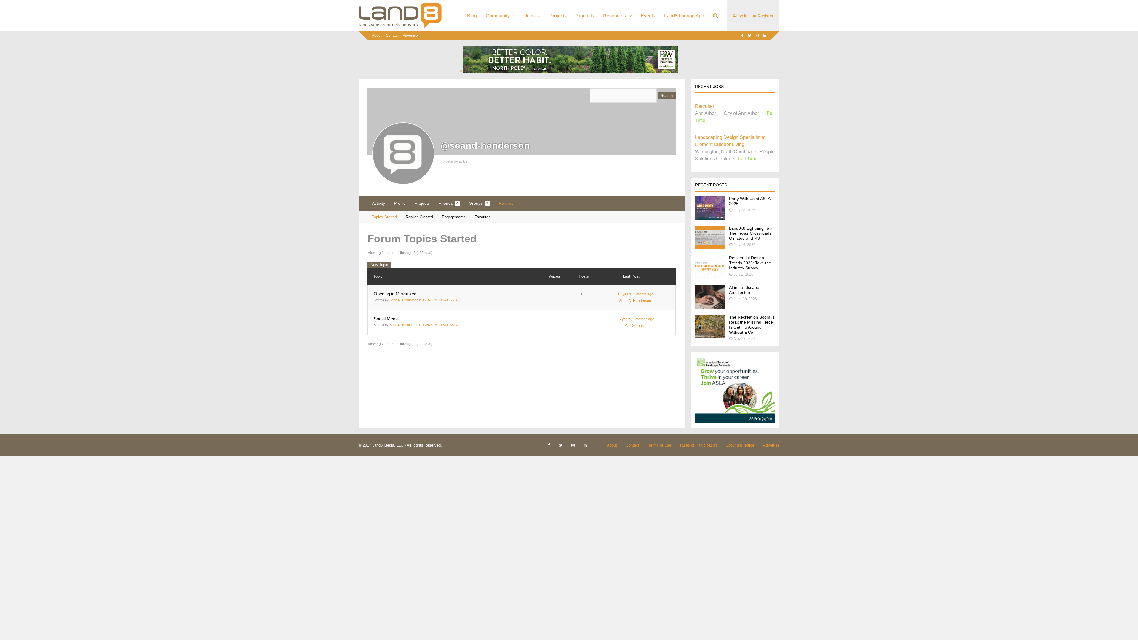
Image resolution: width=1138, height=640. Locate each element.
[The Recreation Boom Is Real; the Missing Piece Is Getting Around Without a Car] (710, 336)
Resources (614, 15)
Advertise (410, 35)
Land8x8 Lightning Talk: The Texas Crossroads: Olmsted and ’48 (751, 233)
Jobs (530, 15)
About (376, 35)
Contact (392, 35)
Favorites (482, 217)
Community (498, 15)
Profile (400, 203)
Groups (478, 203)
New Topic (379, 265)
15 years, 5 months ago (635, 319)
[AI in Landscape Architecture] (710, 307)
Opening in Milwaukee (395, 293)
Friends (448, 203)
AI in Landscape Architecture (744, 290)
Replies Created (419, 217)
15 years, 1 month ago (635, 294)
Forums (506, 203)
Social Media (386, 318)
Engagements (454, 217)
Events (648, 15)
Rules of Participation (698, 445)
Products (585, 15)
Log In (741, 16)
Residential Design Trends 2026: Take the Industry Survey (750, 262)
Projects (558, 15)
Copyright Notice (740, 445)
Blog (472, 15)
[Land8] (400, 27)
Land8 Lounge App (684, 15)
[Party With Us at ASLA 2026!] (710, 218)
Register (765, 16)
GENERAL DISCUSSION (441, 300)
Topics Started (384, 217)
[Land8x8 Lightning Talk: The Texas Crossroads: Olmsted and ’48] (710, 247)
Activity (378, 203)
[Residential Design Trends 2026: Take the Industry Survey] (710, 277)
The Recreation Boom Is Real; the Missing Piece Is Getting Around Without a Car (752, 325)
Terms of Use (659, 445)
